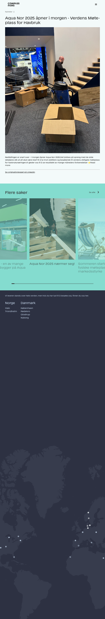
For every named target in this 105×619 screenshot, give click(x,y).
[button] (96, 4)
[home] (13, 4)
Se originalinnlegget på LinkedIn (20, 172)
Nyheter (8, 11)
